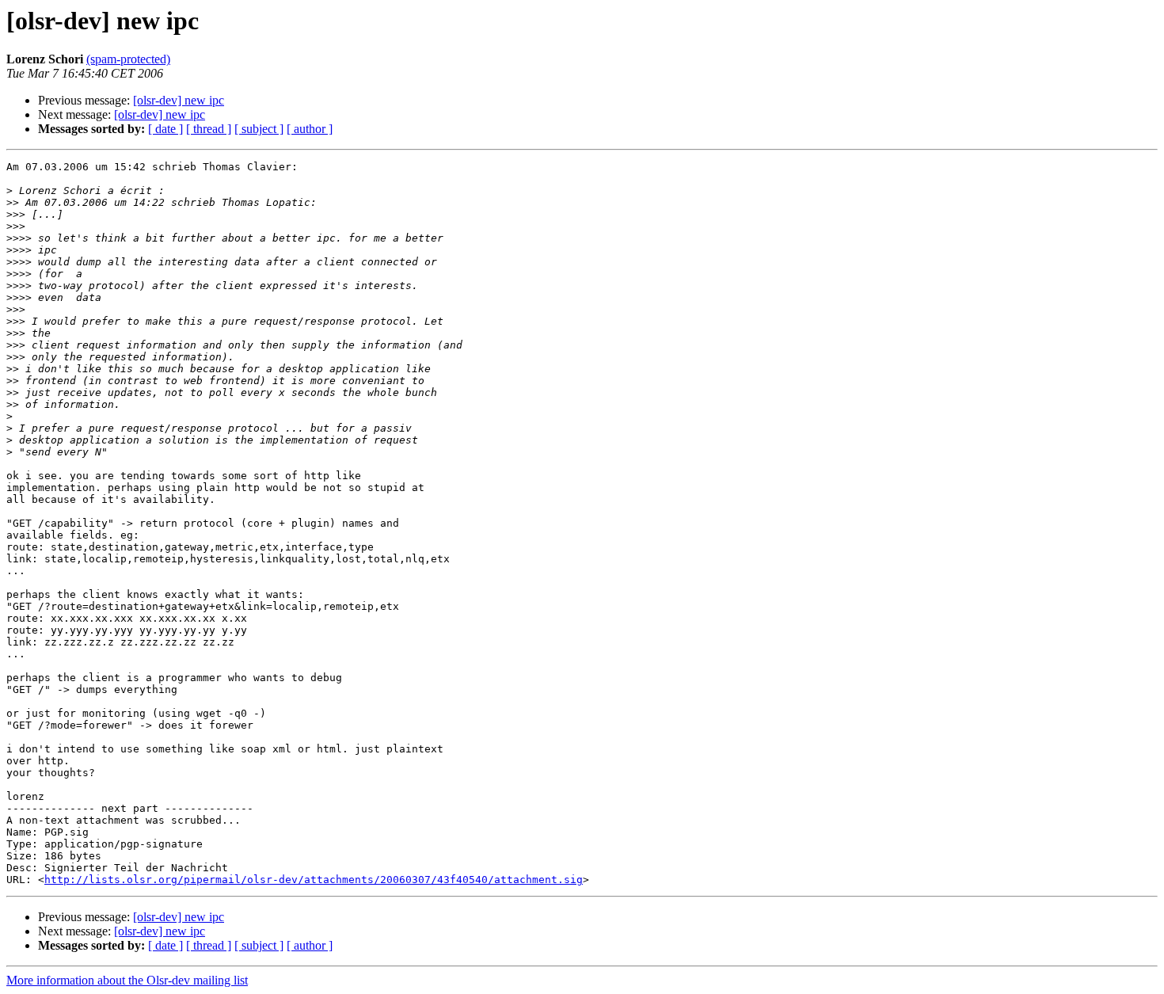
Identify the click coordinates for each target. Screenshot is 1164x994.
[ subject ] (258, 128)
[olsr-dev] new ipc (178, 100)
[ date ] (165, 128)
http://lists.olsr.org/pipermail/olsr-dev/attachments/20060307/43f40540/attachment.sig (313, 879)
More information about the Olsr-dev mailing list (127, 980)
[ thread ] (208, 128)
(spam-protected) (128, 59)
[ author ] (310, 128)
